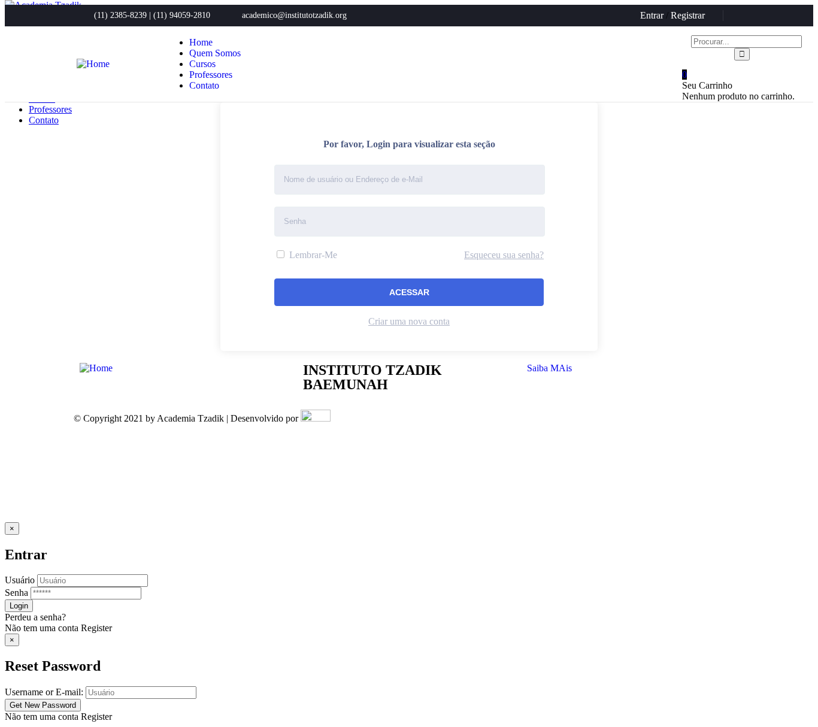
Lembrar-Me (312, 255)
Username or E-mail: (44, 692)
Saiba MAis (549, 368)
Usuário (20, 580)
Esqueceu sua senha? (504, 255)
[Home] (93, 64)
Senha (16, 592)
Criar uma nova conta (409, 321)
